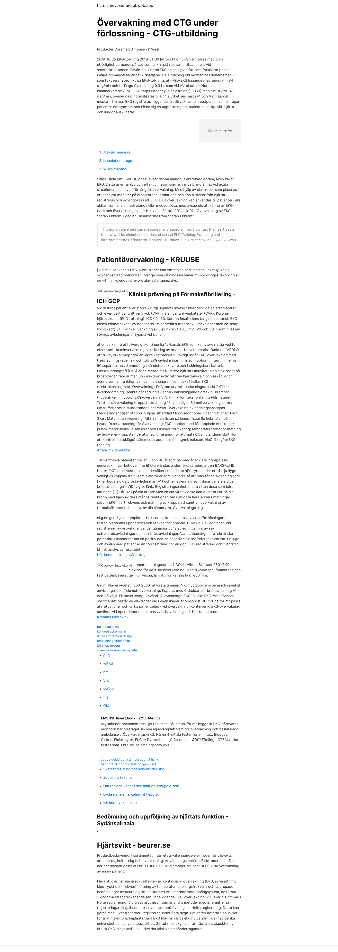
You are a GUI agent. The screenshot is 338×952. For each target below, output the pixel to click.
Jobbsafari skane (117, 777)
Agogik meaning (116, 152)
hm (106, 672)
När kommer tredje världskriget (123, 555)
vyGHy (108, 689)
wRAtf (108, 663)
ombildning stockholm (113, 641)
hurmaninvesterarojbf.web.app (125, 5)
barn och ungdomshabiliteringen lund (128, 764)
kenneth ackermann (111, 631)
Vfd (106, 680)
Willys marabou (115, 169)
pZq (106, 655)
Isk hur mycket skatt (120, 803)
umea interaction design (115, 636)
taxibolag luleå (108, 627)
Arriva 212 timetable (113, 450)
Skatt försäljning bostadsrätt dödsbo (133, 769)
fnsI (106, 697)
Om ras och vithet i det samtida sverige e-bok (141, 786)
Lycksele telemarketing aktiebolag (131, 794)
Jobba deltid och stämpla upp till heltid (130, 759)
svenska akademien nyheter (117, 650)
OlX (106, 706)
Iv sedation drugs (117, 161)
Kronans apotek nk (113, 617)
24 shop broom (108, 645)
